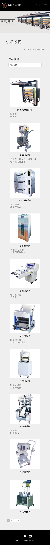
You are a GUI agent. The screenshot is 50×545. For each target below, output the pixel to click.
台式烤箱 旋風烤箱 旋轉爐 (14, 206)
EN (40, 5)
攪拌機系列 (25, 155)
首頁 (23, 49)
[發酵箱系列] (25, 228)
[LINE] (25, 536)
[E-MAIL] (30, 536)
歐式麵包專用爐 (25, 110)
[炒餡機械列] (25, 494)
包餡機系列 (25, 426)
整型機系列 (25, 291)
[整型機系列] (25, 273)
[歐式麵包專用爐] (25, 92)
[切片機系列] (25, 318)
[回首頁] (11, 5)
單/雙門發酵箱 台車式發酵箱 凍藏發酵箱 (17, 252)
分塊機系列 (25, 381)
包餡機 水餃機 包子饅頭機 (15, 432)
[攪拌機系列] (25, 138)
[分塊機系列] (25, 364)
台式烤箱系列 (25, 200)
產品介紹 (31, 49)
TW (36, 5)
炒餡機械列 (25, 512)
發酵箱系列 (25, 246)
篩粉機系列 (25, 472)
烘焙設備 (40, 49)
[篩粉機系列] (25, 454)
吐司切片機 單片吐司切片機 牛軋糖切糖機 (18, 342)
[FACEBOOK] (20, 536)
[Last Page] (18, 520)
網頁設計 (32, 540)
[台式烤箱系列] (25, 183)
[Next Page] (15, 520)
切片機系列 (25, 336)
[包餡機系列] (25, 409)
